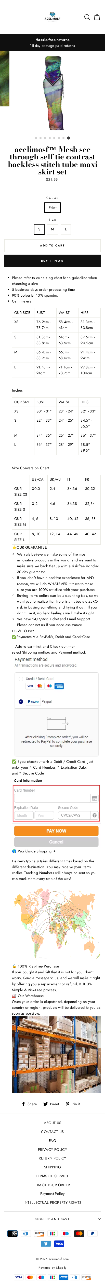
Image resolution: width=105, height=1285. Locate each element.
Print (52, 207)
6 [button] (59, 138)
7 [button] (63, 138)
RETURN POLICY (52, 1158)
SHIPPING (52, 1167)
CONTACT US (52, 1131)
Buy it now (52, 261)
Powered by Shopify (52, 1267)
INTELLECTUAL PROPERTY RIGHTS (52, 1202)
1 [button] (36, 138)
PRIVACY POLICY (52, 1149)
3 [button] (45, 138)
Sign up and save (52, 1219)
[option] (52, 43)
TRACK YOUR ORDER (52, 1184)
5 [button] (54, 138)
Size (52, 220)
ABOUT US (52, 1122)
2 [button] (41, 138)
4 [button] (50, 138)
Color (52, 198)
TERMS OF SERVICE (52, 1176)
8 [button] (68, 138)
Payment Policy (52, 1193)
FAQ (52, 1140)
